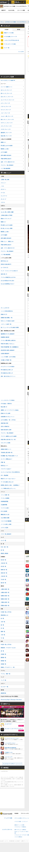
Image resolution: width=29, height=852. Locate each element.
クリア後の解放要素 (5, 168)
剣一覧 (2, 618)
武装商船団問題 (4, 501)
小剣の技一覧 (4, 576)
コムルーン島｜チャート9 (7, 116)
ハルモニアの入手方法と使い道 (11, 40)
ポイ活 (8, 2)
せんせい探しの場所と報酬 (7, 212)
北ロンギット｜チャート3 (7, 96)
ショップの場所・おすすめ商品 (8, 356)
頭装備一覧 (3, 660)
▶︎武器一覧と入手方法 (6, 612)
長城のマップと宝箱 (8, 32)
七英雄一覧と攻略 (5, 179)
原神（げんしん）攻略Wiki (20, 829)
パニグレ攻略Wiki (18, 837)
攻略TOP (3, 10)
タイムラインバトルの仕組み (7, 366)
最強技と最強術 (4, 553)
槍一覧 (2, 625)
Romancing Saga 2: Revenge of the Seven (11, 699)
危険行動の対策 (4, 423)
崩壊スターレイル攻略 (19, 825)
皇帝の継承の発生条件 (6, 155)
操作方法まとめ (4, 261)
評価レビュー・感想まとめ (7, 241)
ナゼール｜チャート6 (6, 106)
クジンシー (3, 182)
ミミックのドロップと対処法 (7, 400)
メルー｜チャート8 (5, 113)
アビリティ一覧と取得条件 (7, 165)
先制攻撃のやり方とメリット (7, 416)
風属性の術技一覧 (5, 599)
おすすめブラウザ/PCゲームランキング (12, 763)
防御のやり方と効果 (5, 413)
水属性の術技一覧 (5, 592)
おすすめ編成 (4, 152)
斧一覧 (2, 628)
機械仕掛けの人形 (5, 514)
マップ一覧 (3, 680)
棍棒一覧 (3, 631)
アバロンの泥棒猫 (5, 498)
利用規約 (16, 813)
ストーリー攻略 (21, 10)
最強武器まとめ (4, 615)
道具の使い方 (4, 274)
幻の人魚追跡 (4, 511)
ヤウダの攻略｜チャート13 (10, 36)
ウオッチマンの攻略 (5, 442)
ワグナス (3, 202)
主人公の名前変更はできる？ (7, 284)
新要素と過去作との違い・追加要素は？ (10, 485)
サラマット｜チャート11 (6, 122)
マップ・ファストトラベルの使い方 (9, 270)
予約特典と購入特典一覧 (6, 452)
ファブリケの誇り (5, 508)
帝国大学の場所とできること (7, 343)
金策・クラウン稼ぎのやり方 (7, 162)
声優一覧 (3, 462)
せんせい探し (11, 10)
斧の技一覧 (3, 566)
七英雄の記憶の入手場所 (6, 215)
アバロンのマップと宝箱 (10, 44)
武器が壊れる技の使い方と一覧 (8, 439)
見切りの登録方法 (5, 426)
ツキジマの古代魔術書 (6, 521)
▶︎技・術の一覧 (4, 547)
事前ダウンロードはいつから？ (8, 478)
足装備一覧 (3, 654)
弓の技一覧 (3, 579)
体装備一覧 (3, 664)
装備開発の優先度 (5, 337)
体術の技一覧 (4, 573)
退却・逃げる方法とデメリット (8, 376)
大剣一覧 (3, 621)
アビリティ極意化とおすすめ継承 (9, 436)
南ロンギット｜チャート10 (7, 119)
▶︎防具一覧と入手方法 (6, 644)
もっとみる (21, 51)
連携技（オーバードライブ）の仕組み (10, 410)
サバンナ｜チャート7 (6, 109)
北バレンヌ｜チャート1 (6, 90)
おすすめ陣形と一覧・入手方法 (8, 420)
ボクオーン (3, 189)
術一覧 (2, 550)
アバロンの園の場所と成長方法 (8, 340)
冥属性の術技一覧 (5, 605)
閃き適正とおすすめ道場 (6, 145)
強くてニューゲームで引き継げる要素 (10, 327)
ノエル (2, 186)
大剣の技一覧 (4, 563)
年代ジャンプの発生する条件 (7, 321)
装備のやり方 (4, 314)
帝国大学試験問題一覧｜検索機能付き (10, 347)
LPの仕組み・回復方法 (6, 403)
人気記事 (6, 29)
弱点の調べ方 (4, 407)
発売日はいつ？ (4, 465)
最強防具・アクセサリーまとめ (8, 647)
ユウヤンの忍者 (4, 527)
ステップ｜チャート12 (6, 126)
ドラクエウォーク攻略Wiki (20, 827)
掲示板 (18, 29)
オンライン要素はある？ (6, 459)
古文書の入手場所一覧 (6, 360)
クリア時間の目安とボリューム (8, 488)
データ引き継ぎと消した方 (7, 482)
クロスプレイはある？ (6, 469)
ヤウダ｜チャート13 (5, 129)
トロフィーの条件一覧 (6, 324)
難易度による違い (5, 149)
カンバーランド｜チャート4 (7, 100)
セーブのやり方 (4, 267)
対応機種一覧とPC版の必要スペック (9, 455)
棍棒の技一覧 (4, 569)
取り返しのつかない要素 (6, 228)
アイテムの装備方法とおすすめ (8, 277)
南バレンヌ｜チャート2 (6, 93)
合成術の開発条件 (5, 353)
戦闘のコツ (3, 142)
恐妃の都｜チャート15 (6, 136)
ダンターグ (3, 199)
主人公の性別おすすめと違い (7, 280)
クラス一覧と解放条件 (6, 534)
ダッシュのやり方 (5, 308)
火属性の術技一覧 (5, 589)
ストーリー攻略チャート (6, 87)
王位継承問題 (4, 504)
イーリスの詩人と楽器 (6, 524)
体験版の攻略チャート (6, 449)
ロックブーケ (4, 196)
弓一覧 (2, 638)
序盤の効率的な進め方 (6, 158)
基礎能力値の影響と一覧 (6, 317)
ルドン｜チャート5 (5, 103)
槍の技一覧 (3, 582)
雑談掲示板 (3, 693)
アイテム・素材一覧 (5, 673)
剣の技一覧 (3, 560)
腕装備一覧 (3, 657)
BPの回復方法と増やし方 (7, 369)
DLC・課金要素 (4, 475)
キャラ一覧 (6, 47)
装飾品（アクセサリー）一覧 (7, 667)
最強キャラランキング (6, 218)
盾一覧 (2, 651)
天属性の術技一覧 (5, 602)
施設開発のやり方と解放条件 (7, 334)
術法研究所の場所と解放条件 (7, 350)
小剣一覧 (3, 634)
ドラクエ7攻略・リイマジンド (21, 821)
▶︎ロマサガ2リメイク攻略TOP (8, 80)
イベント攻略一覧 (5, 495)
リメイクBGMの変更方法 (7, 311)
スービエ (3, 192)
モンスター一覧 (4, 686)
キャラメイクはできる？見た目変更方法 (10, 472)
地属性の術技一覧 (5, 595)
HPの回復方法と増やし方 (7, 373)
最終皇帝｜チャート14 (6, 132)
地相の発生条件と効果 (6, 429)
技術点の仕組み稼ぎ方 (6, 264)
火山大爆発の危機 (5, 517)
